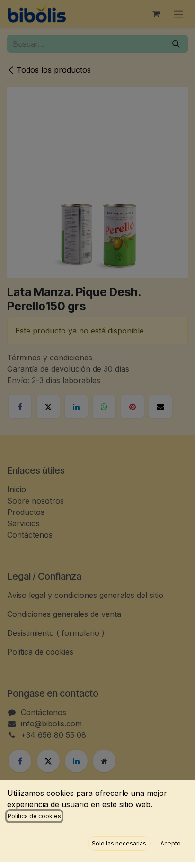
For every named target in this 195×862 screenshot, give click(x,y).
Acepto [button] (170, 843)
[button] (119, 843)
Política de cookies (34, 815)
